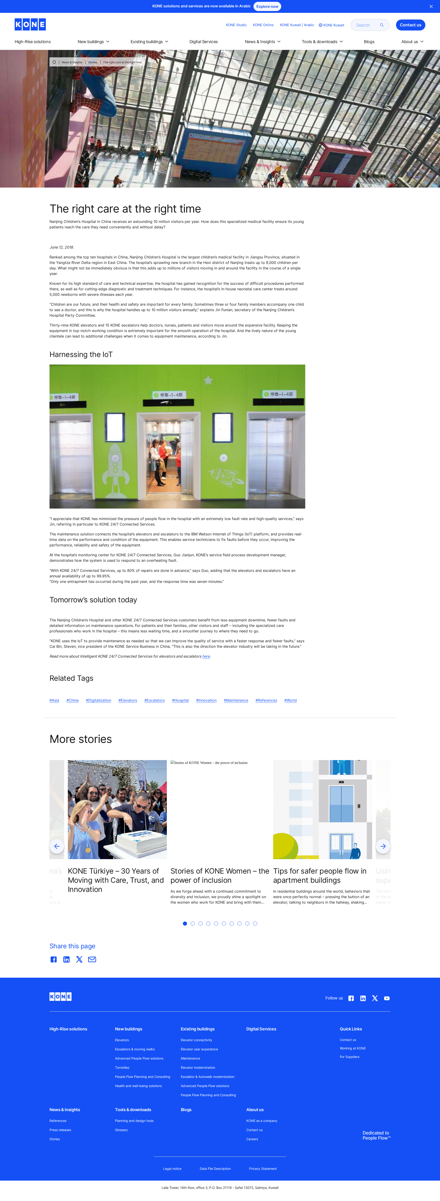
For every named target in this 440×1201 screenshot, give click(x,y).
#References (266, 700)
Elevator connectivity (196, 1040)
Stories (92, 62)
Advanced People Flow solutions (139, 1058)
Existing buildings (198, 1029)
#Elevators (127, 700)
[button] (36, 41)
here (206, 656)
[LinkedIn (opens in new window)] (363, 997)
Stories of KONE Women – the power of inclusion (220, 875)
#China (72, 700)
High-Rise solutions (68, 1029)
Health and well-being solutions (138, 1086)
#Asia (54, 700)
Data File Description (215, 1169)
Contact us (254, 1130)
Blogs (186, 1109)
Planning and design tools (134, 1121)
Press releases (60, 1130)
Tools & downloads (133, 1109)
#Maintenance (236, 700)
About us (255, 1109)
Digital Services (261, 1029)
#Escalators (154, 700)
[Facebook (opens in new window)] (351, 997)
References (58, 1121)
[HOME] (54, 62)
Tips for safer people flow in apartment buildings (319, 875)
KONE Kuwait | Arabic (297, 25)
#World (290, 700)
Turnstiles (122, 1067)
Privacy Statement (263, 1169)
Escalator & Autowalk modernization (207, 1077)
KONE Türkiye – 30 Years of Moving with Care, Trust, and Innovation (116, 880)
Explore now (267, 6)
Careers (252, 1139)
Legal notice (172, 1169)
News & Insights (72, 62)
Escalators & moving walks (135, 1049)
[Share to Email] (92, 958)
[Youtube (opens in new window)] (386, 997)
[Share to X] (79, 958)
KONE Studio (236, 25)
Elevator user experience (199, 1049)
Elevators (122, 1040)
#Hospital (180, 700)
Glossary (121, 1130)
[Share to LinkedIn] (66, 958)
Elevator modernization (198, 1067)
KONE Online (263, 25)
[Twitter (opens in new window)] (375, 997)
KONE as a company (261, 1121)
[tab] (185, 929)
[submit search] (382, 25)
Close (431, 6)
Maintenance (190, 1058)
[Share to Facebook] (54, 958)
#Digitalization (98, 700)
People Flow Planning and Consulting (142, 1077)
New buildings (128, 1029)
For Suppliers (349, 1057)
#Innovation (206, 700)
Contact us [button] (410, 24)
